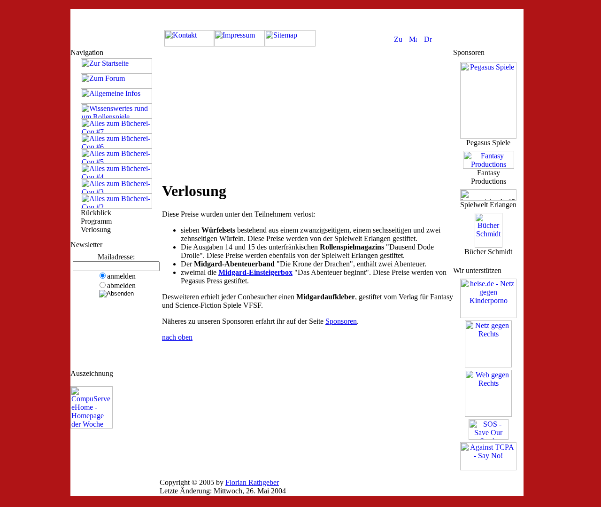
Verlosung (96, 230)
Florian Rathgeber (252, 482)
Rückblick (96, 213)
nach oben (177, 337)
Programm (96, 221)
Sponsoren (341, 321)
